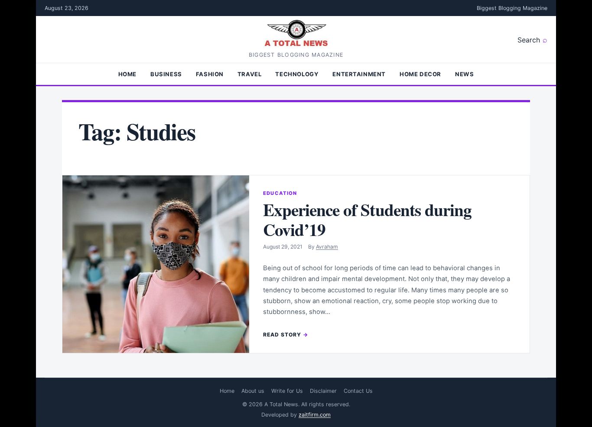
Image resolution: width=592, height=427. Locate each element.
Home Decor (420, 74)
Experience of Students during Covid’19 (367, 219)
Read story (282, 334)
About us (252, 391)
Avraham (327, 246)
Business (166, 74)
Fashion (210, 74)
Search (528, 40)
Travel (249, 74)
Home (127, 74)
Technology (297, 74)
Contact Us (358, 391)
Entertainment (359, 74)
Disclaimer (323, 391)
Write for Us (287, 391)
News (464, 74)
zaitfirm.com (315, 414)
